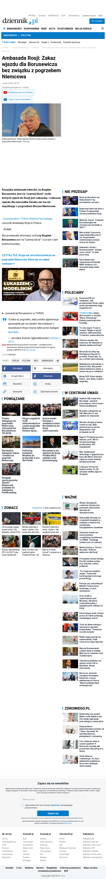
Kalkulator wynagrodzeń (93, 857)
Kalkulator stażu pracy (92, 845)
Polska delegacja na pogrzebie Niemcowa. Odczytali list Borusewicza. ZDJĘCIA (9, 425)
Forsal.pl (5, 848)
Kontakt (9, 868)
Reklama (29, 868)
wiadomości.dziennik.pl (20, 48)
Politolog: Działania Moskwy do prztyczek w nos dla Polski (31, 455)
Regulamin (52, 868)
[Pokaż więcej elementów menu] (102, 28)
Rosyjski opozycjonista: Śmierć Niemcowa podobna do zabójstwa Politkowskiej (10, 485)
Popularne (37, 508)
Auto (25, 839)
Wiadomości (10, 35)
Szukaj (99, 21)
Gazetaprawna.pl (9, 842)
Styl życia (63, 857)
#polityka (13, 332)
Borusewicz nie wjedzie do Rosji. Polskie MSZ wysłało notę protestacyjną (52, 455)
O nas (19, 868)
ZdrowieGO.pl (73, 16)
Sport (25, 851)
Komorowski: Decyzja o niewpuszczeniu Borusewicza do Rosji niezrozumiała (51, 424)
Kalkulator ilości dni (90, 842)
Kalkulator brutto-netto (92, 854)
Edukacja (43, 845)
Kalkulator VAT (89, 848)
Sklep (100, 16)
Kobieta (43, 839)
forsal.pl (42, 16)
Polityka (26, 35)
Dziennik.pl (28, 834)
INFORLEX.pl (53, 16)
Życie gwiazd (45, 851)
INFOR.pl (32, 16)
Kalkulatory (88, 834)
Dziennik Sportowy (71, 42)
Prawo (62, 839)
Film (41, 854)
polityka (35, 48)
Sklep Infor (6, 857)
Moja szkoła (45, 848)
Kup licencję (30, 350)
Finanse (62, 842)
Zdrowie (26, 854)
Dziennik (5, 48)
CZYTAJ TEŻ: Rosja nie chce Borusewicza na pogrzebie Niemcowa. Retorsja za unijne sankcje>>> (28, 259)
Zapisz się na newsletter (19, 99)
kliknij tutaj (68, 823)
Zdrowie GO (34, 42)
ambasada (47, 360)
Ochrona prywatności (70, 868)
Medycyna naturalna (67, 848)
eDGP (4, 845)
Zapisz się (53, 813)
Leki (61, 845)
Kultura (43, 860)
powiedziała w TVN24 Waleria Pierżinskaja (27, 218)
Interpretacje (7, 854)
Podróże (26, 857)
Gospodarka (28, 845)
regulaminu (55, 805)
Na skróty (7, 834)
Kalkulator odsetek (90, 851)
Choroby (62, 851)
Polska (26, 360)
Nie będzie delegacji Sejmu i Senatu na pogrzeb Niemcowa (10, 455)
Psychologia (64, 854)
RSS (66, 871)
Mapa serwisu (90, 868)
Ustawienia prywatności (49, 871)
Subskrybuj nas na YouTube (20, 92)
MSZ (36, 360)
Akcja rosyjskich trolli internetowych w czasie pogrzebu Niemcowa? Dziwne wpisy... (31, 424)
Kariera (40, 868)
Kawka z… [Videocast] (51, 42)
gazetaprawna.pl (89, 16)
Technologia (28, 842)
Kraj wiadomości (53, 508)
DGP (63, 16)
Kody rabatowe (46, 842)
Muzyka (43, 857)
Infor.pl (5, 839)
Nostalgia (22, 42)
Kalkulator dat (88, 839)
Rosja (15, 360)
